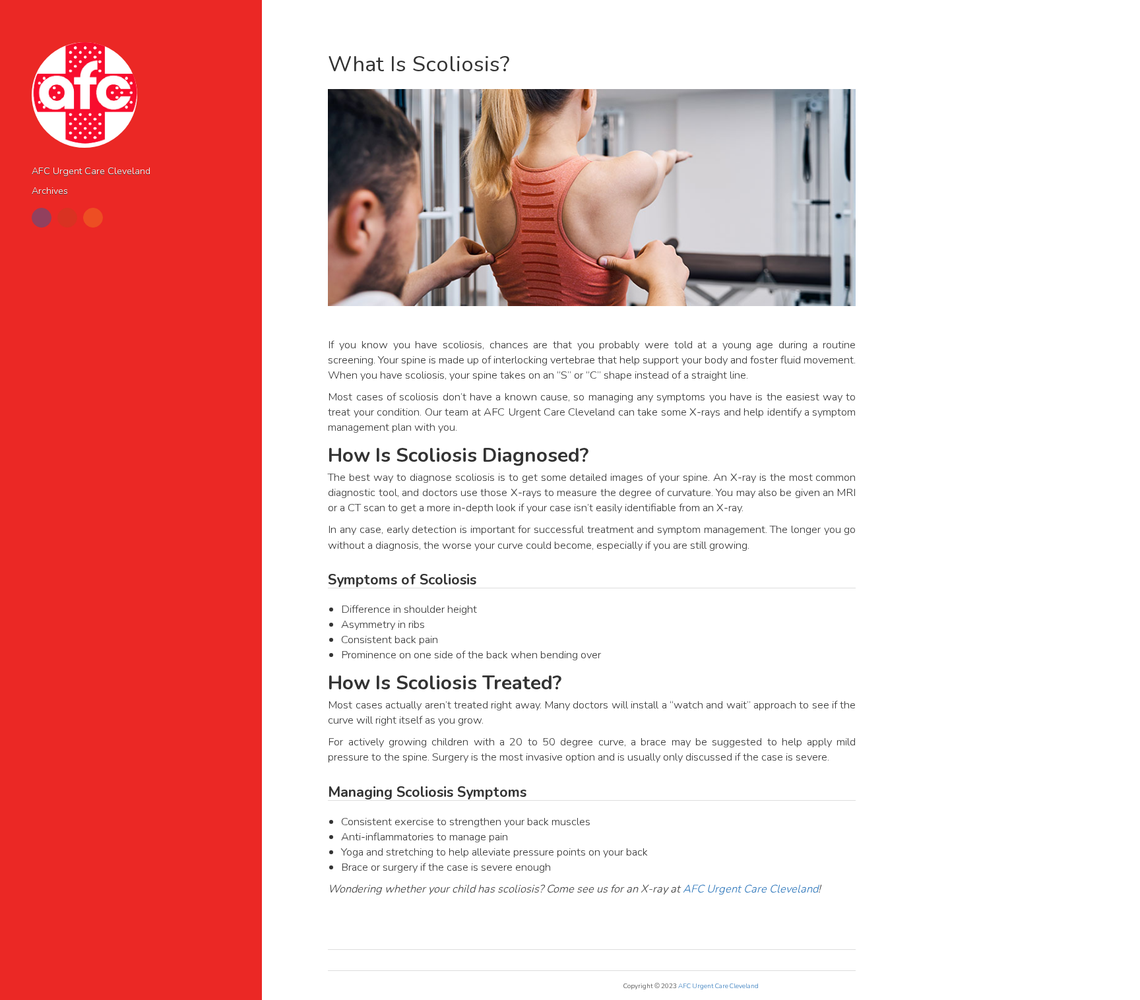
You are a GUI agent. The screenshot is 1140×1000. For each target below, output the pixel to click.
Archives (50, 191)
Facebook (41, 218)
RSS (93, 218)
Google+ (67, 218)
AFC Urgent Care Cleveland (91, 171)
